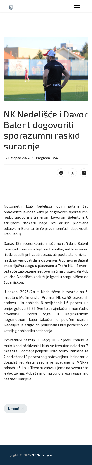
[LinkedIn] (84, 172)
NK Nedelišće (42, 455)
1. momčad (16, 408)
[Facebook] (61, 172)
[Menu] (77, 7)
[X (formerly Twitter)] (72, 172)
